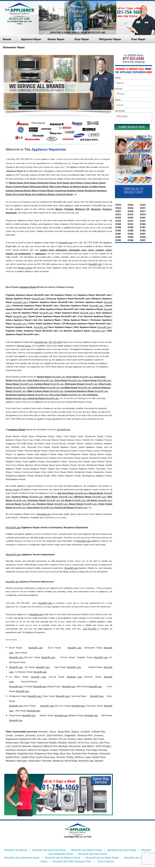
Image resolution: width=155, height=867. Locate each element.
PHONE (118, 88)
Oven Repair (138, 39)
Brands (7, 39)
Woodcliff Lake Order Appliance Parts (72, 861)
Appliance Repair (31, 39)
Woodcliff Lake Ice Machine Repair (63, 857)
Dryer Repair (81, 39)
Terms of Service (105, 861)
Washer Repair (55, 39)
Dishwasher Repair (14, 47)
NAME (118, 77)
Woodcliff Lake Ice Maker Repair (102, 857)
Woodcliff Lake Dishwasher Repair (22, 857)
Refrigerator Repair (110, 39)
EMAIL (118, 99)
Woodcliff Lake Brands (15, 849)
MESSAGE (120, 110)
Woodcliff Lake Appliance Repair (49, 849)
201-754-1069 (129, 12)
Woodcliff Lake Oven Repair (92, 853)
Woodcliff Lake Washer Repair (86, 849)
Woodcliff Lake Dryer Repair (121, 849)
